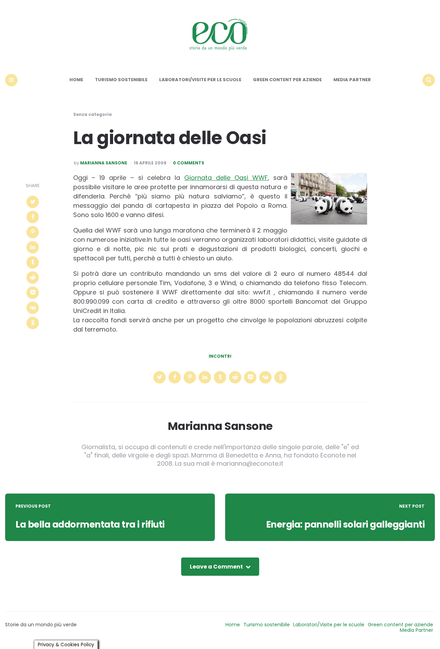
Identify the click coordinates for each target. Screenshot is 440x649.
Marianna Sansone (103, 163)
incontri (220, 356)
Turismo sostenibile (121, 79)
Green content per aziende (287, 79)
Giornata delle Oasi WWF (226, 177)
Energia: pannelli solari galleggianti (345, 524)
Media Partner (352, 79)
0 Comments (188, 163)
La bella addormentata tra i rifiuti (90, 524)
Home (76, 79)
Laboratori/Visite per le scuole (200, 79)
